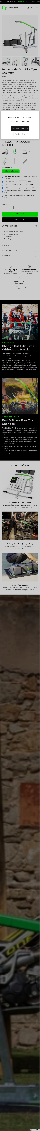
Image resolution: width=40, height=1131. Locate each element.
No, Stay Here (20, 134)
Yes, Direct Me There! (20, 128)
